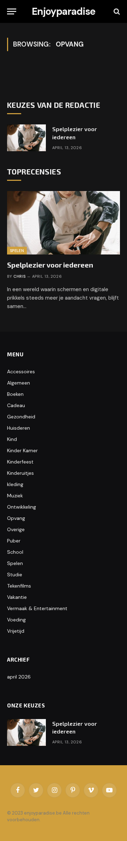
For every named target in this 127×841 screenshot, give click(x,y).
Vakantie (17, 597)
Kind (12, 439)
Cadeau (16, 405)
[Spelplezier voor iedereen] (26, 137)
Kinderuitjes (20, 473)
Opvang (16, 518)
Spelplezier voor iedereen (50, 264)
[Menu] (11, 11)
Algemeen (18, 383)
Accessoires (21, 371)
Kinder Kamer (22, 450)
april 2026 (19, 677)
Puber (13, 541)
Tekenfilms (19, 586)
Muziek (15, 495)
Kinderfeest (20, 462)
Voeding (16, 619)
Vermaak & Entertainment (37, 608)
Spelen (17, 250)
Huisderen (18, 428)
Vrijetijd (15, 631)
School (15, 552)
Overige (16, 529)
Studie (14, 574)
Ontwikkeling (21, 507)
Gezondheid (21, 416)
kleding (15, 484)
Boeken (15, 394)
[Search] (116, 11)
